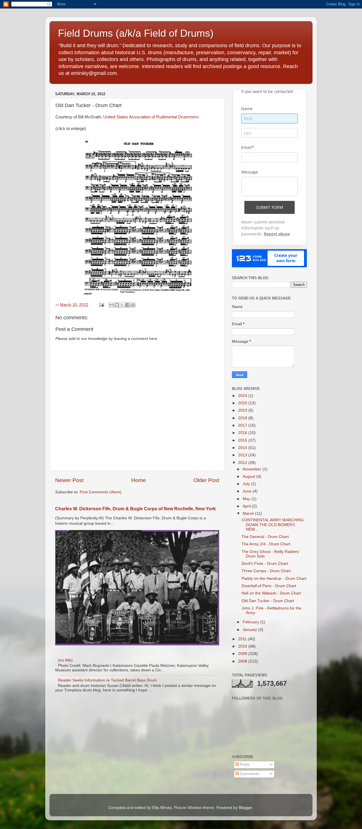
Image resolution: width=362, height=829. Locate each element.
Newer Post (69, 480)
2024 (243, 396)
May (247, 499)
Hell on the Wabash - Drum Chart (271, 593)
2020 (243, 403)
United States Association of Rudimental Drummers (150, 117)
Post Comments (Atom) (101, 492)
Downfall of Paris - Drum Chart (269, 586)
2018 (243, 418)
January (250, 630)
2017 (243, 425)
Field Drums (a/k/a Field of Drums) (136, 33)
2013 (243, 455)
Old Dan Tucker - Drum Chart (268, 601)
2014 (243, 448)
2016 (243, 433)
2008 (243, 661)
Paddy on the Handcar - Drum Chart (274, 578)
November (252, 469)
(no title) (65, 660)
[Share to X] (122, 305)
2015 (243, 440)
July (247, 484)
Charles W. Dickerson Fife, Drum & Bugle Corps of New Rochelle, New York (135, 508)
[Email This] (111, 305)
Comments (249, 774)
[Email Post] (101, 305)
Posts (244, 764)
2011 (243, 639)
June (248, 491)
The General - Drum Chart (265, 537)
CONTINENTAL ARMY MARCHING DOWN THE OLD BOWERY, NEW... (273, 524)
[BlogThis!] (117, 305)
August (249, 476)
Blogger (245, 808)
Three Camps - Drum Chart (266, 571)
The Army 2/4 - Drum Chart (266, 544)
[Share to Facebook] (127, 305)
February (251, 622)
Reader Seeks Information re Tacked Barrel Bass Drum (107, 680)
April (247, 506)
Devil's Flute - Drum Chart (265, 563)
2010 (243, 646)
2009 (243, 654)
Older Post (206, 480)
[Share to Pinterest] (133, 305)
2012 (243, 463)
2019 (243, 410)
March (249, 513)
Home (138, 480)
